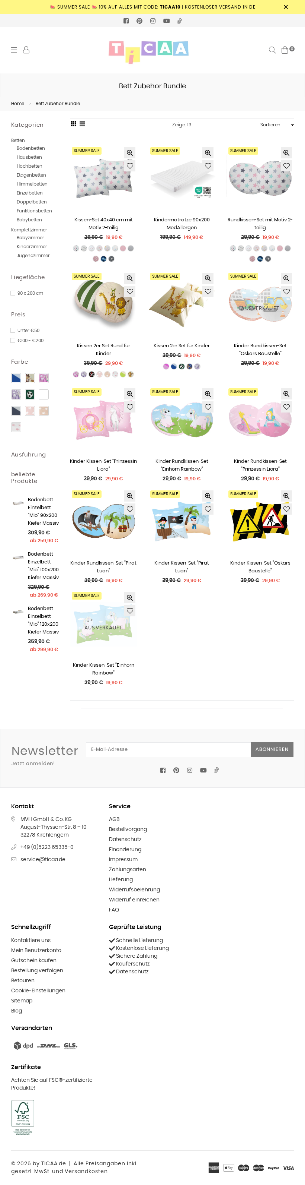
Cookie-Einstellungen (38, 990)
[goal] (30, 394)
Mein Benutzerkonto (36, 950)
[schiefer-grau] (16, 411)
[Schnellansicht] (129, 152)
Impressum (123, 859)
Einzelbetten (30, 193)
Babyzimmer (30, 238)
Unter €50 (28, 330)
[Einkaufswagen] (285, 50)
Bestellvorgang (128, 829)
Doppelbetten (32, 202)
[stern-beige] (44, 411)
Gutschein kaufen (34, 960)
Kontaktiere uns (31, 940)
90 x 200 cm (30, 293)
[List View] (82, 125)
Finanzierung (125, 849)
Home (17, 103)
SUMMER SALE (87, 151)
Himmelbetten (32, 184)
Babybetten (29, 220)
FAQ (114, 910)
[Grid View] (73, 125)
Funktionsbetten (34, 211)
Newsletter (45, 755)
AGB (114, 819)
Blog (16, 1011)
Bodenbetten (31, 148)
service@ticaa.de (42, 859)
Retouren (23, 980)
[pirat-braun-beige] (30, 378)
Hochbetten (29, 166)
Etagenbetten (31, 175)
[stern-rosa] (30, 411)
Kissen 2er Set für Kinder (182, 346)
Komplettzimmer (29, 230)
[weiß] (44, 394)
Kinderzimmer (32, 246)
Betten (18, 140)
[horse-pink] (44, 378)
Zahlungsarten (127, 869)
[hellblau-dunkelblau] (16, 378)
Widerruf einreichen (134, 900)
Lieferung (121, 879)
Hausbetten (29, 157)
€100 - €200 (30, 340)
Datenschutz (125, 839)
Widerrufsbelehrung (134, 889)
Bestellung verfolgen (37, 970)
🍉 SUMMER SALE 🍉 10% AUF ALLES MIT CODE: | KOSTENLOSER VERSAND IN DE (153, 7)
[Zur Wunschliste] (129, 165)
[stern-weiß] (16, 427)
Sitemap (21, 1001)
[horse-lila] (16, 394)
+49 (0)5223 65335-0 (47, 847)
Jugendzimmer (33, 255)
